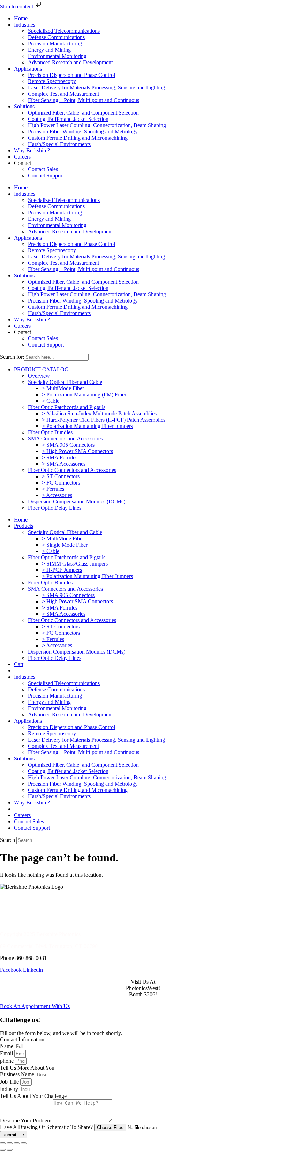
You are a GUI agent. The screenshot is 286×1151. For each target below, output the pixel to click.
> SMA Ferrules (59, 457)
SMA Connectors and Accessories (65, 439)
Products (23, 526)
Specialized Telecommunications (64, 31)
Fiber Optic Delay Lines (54, 508)
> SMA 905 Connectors (68, 445)
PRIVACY (12, 922)
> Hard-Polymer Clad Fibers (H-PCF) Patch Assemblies (103, 420)
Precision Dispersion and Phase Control (71, 75)
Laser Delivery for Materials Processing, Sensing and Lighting (96, 87)
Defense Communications (56, 37)
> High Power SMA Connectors (77, 451)
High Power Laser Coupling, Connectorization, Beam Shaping (97, 125)
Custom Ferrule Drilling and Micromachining (78, 138)
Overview (39, 376)
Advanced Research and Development (70, 62)
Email (7, 1053)
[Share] (17, 1143)
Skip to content (17, 6)
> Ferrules (53, 489)
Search (7, 840)
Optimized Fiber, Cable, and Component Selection (83, 113)
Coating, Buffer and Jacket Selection (68, 119)
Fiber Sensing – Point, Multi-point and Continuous (83, 100)
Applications (28, 69)
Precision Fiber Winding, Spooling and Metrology (83, 131)
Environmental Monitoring (57, 56)
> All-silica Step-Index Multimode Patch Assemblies (99, 413)
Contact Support (46, 176)
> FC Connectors (61, 483)
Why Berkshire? (32, 150)
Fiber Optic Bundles (50, 432)
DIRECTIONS (17, 910)
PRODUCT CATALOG (41, 369)
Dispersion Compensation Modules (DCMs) (76, 501)
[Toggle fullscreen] (10, 1143)
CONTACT (13, 899)
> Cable (50, 401)
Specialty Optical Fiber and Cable (65, 382)
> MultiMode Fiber (63, 388)
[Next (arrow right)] (10, 1150)
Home (21, 18)
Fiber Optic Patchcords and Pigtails (66, 407)
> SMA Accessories (63, 464)
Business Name (18, 1074)
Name (7, 1046)
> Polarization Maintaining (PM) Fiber (84, 395)
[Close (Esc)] (24, 1143)
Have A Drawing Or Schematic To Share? (47, 1127)
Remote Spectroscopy (52, 81)
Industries (24, 25)
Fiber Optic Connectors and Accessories (72, 470)
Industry (10, 1089)
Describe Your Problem (26, 1120)
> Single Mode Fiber (65, 545)
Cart (18, 664)
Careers (22, 157)
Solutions (24, 106)
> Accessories (57, 495)
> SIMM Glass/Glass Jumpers (75, 564)
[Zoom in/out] (3, 1143)
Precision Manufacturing (55, 43)
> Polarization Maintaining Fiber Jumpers (87, 426)
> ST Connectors (61, 476)
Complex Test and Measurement (63, 94)
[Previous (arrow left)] (3, 1150)
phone (7, 1061)
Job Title (10, 1082)
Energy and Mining (49, 50)
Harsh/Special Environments (59, 144)
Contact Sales (43, 169)
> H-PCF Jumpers (62, 570)
